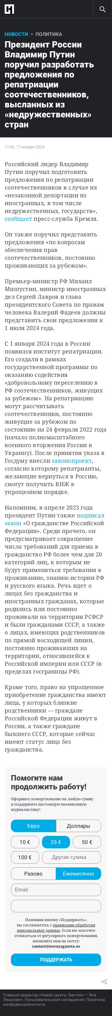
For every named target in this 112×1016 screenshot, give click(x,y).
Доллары (78, 826)
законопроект (72, 460)
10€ (25, 842)
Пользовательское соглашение (54, 999)
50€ (87, 842)
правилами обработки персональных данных (56, 927)
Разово (33, 874)
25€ (56, 842)
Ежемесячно (78, 874)
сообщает (18, 218)
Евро (33, 826)
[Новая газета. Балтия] (11, 9)
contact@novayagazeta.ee (56, 946)
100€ (25, 857)
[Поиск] (102, 9)
